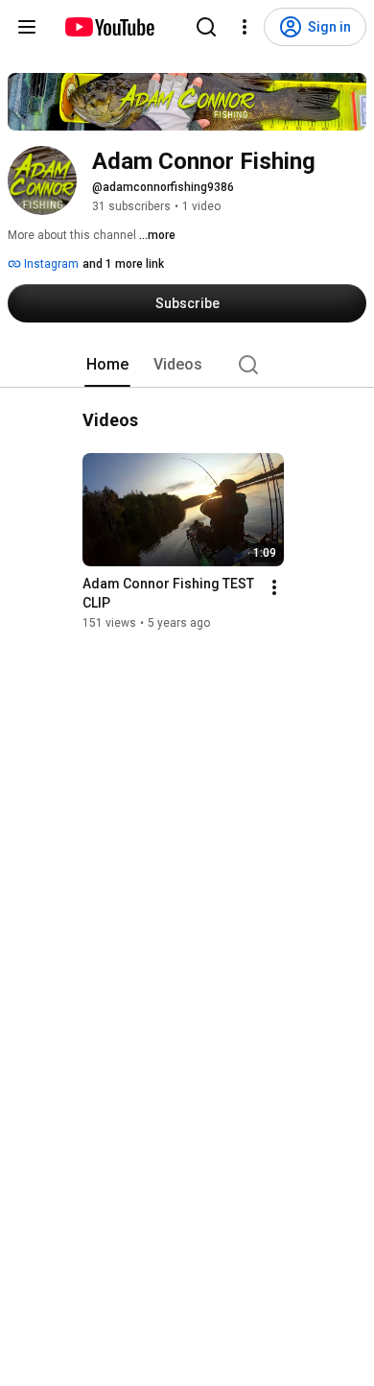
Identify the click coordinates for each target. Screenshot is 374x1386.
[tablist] (187, 365)
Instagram (50, 264)
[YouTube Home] (109, 27)
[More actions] (274, 587)
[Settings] (244, 26)
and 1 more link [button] (123, 264)
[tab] (107, 365)
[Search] (206, 26)
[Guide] (26, 26)
